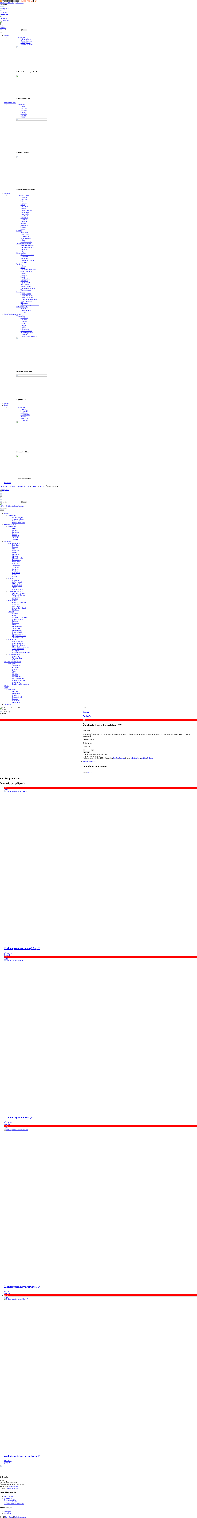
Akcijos (6, 403)
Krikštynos (24, 303)
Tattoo (23, 323)
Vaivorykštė (24, 281)
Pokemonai (24, 258)
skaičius (143, 758)
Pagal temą (7, 194)
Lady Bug (24, 197)
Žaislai (6, 405)
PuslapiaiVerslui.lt (20, 1517)
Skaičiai (41, 486)
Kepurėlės (24, 321)
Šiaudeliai (24, 114)
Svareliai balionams (27, 45)
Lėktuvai (23, 251)
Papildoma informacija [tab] (90, 761)
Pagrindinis (3, 486)
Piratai (23, 277)
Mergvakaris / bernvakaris (29, 299)
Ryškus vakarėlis (26, 294)
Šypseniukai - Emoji (27, 260)
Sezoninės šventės (22, 307)
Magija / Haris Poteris (28, 288)
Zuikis (23, 240)
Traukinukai (24, 249)
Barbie (23, 229)
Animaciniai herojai (22, 195)
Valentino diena (26, 310)
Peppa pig (24, 203)
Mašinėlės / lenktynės (27, 245)
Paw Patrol (24, 216)
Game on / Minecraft (27, 255)
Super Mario (25, 214)
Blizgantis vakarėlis (27, 295)
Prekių (3, 27)
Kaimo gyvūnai (26, 238)
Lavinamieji (24, 411)
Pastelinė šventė (26, 286)
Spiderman (24, 221)
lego (138, 758)
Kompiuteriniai (21, 253)
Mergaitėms (24, 420)
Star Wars (24, 262)
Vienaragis (24, 219)
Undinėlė (23, 223)
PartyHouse (9, 1517)
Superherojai (25, 212)
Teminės (19, 264)
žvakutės (150, 758)
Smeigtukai (24, 318)
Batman (23, 227)
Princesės (24, 199)
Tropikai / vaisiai (26, 290)
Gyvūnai (19, 231)
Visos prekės (20, 37)
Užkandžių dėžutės (27, 333)
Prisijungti (3, 12)
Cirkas (23, 268)
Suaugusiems (20, 292)
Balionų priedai (25, 43)
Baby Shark (24, 225)
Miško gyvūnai (25, 236)
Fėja (22, 201)
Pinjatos (23, 325)
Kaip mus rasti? (9, 1496)
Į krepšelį (86, 752)
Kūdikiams (24, 413)
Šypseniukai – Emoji (19, 608)
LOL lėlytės (24, 206)
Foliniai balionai (26, 39)
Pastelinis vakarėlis (27, 297)
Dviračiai (23, 416)
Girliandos (24, 320)
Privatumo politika (10, 1500)
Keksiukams (25, 334)
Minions (23, 208)
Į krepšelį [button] (7, 955)
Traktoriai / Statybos (27, 247)
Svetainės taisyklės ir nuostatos (14, 1504)
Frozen (23, 205)
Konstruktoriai (25, 415)
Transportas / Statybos (23, 244)
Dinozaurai (24, 232)
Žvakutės (23, 116)
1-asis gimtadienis (26, 301)
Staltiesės (23, 117)
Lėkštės (23, 106)
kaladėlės (134, 758)
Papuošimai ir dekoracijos (12, 314)
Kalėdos (23, 312)
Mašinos (23, 409)
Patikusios (3, 19)
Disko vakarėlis (26, 284)
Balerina (23, 266)
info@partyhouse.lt (17, 3)
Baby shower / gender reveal (30, 305)
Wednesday (24, 218)
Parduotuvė (12, 486)
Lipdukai (23, 327)
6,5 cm (89, 772)
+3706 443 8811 (5, 3)
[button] (95, 754)
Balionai (7, 35)
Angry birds (24, 257)
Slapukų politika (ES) (11, 1502)
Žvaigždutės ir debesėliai (29, 270)
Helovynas (24, 308)
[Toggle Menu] (1, 32)
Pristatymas (7, 1498)
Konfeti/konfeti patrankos (29, 336)
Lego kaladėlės (25, 279)
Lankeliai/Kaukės (26, 331)
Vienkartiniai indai (10, 103)
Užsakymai (7, 1512)
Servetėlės (24, 110)
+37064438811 (14, 1486)
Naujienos (7, 483)
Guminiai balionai (26, 41)
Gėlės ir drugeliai (26, 271)
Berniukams (24, 418)
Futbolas (23, 273)
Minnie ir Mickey (26, 210)
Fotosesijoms (25, 329)
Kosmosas (24, 275)
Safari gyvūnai (25, 234)
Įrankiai (23, 112)
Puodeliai (24, 108)
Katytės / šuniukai (26, 242)
